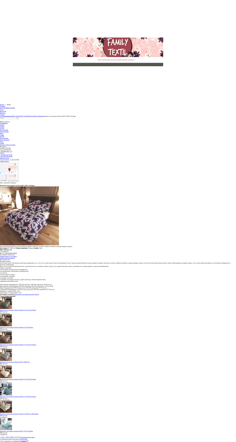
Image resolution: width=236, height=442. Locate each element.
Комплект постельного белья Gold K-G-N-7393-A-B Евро (18, 396)
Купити (2, 253)
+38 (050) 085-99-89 (6, 156)
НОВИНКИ (4, 123)
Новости (2, 113)
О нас (2, 109)
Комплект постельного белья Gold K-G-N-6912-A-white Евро (19, 414)
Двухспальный (4, 140)
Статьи (2, 114)
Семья (2, 135)
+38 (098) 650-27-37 (6, 151)
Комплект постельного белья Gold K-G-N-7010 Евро (16, 327)
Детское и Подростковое (7, 145)
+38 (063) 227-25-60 (6, 155)
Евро (1, 133)
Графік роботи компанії (7, 258)
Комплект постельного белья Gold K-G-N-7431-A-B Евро (18, 310)
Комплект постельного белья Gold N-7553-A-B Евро (16, 431)
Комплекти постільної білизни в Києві (27, 294)
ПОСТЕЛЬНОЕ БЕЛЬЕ (7, 108)
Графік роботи (4, 161)
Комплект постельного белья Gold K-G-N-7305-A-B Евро (18, 379)
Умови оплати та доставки (8, 256)
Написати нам (4, 158)
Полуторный (4, 130)
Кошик (2, 104)
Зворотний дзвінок (11, 253)
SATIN (2, 126)
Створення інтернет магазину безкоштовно (13, 439)
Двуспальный (4, 131)
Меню (9, 104)
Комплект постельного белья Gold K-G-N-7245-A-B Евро (18, 344)
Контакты (3, 111)
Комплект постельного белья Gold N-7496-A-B (14, 362)
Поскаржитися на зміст (27, 437)
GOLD (2, 125)
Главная (2, 106)
